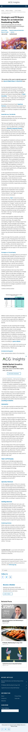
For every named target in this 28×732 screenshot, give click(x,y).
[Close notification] (26, 356)
